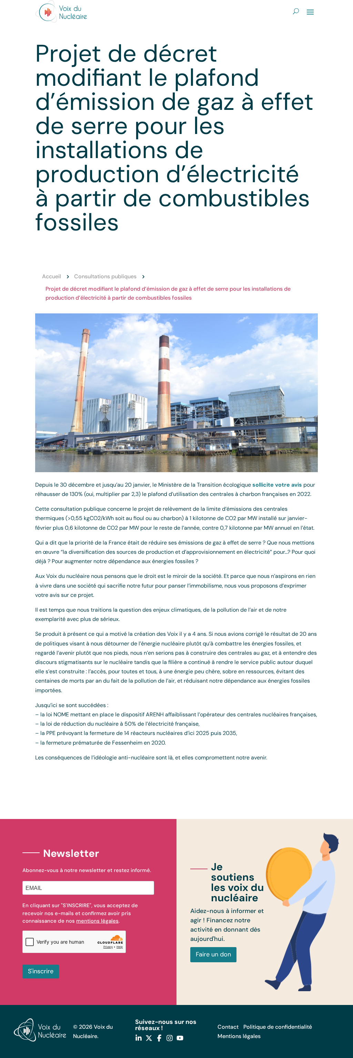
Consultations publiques (105, 276)
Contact (228, 1026)
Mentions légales (239, 1036)
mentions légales (97, 920)
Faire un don (213, 954)
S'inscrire (40, 971)
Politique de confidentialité (277, 1026)
